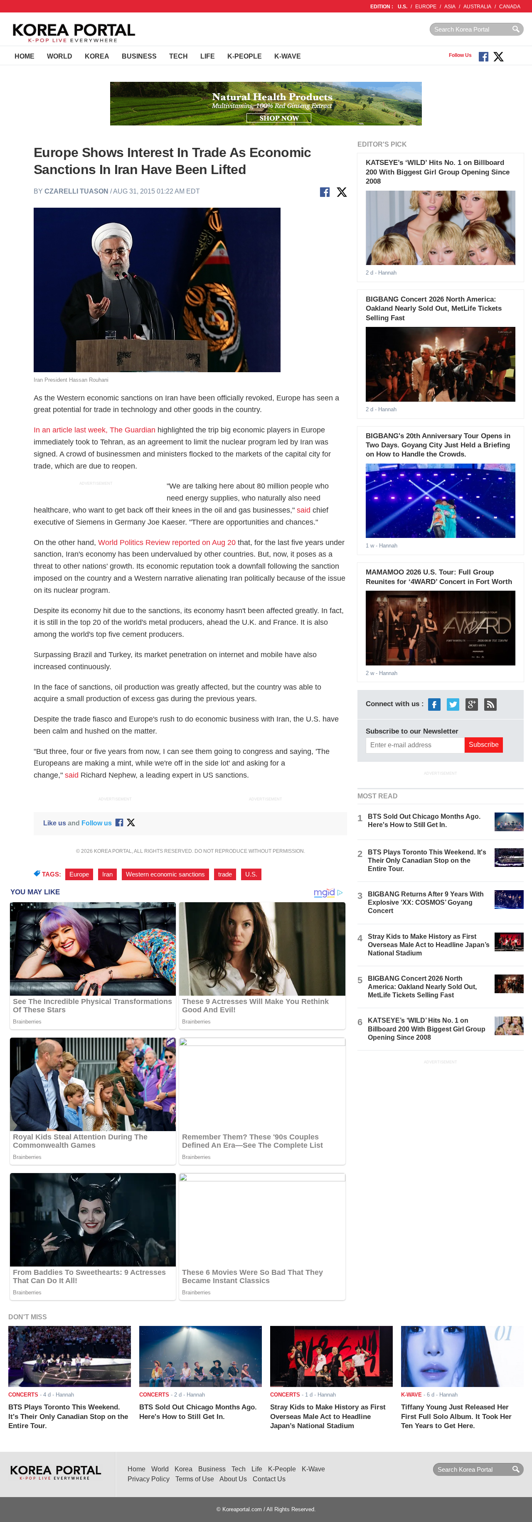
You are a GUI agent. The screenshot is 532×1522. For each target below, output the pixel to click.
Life (207, 56)
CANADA (509, 7)
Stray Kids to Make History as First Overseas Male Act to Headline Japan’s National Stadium (429, 945)
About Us (233, 1479)
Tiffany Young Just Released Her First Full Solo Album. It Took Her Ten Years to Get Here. (456, 1416)
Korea (97, 56)
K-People (244, 56)
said (303, 510)
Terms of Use (194, 1479)
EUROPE (425, 7)
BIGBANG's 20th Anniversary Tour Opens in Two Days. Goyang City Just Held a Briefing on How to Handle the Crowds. (438, 445)
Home (24, 56)
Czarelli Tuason (76, 191)
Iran (107, 874)
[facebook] (434, 704)
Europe (79, 874)
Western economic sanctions (165, 874)
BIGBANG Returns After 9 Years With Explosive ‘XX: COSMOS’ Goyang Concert (426, 902)
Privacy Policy (149, 1479)
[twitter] (453, 704)
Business (139, 56)
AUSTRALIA (477, 7)
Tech (178, 56)
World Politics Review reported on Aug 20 (167, 542)
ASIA (450, 7)
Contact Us (269, 1479)
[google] (471, 704)
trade (225, 874)
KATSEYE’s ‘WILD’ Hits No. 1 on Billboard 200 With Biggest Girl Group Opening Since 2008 (438, 172)
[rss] (490, 704)
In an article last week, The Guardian (94, 430)
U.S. (402, 7)
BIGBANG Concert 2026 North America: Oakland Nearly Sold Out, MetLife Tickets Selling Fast (434, 308)
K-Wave (287, 56)
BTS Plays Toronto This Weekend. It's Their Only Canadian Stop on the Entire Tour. (427, 860)
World (59, 56)
